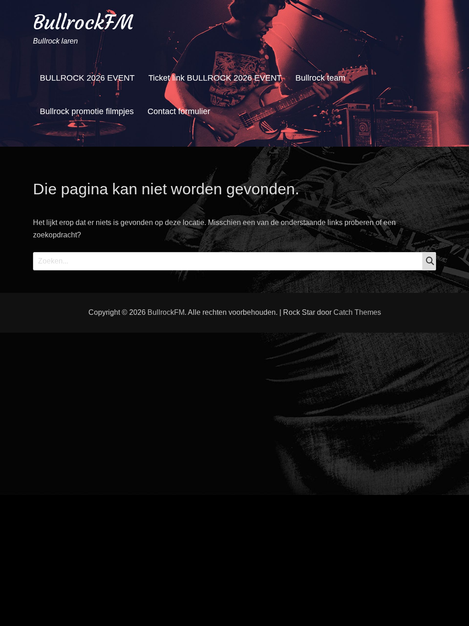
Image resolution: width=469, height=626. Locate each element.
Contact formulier (178, 111)
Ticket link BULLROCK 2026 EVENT (215, 77)
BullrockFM (83, 22)
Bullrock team (320, 77)
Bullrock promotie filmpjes (87, 111)
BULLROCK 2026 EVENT (87, 77)
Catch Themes (357, 312)
